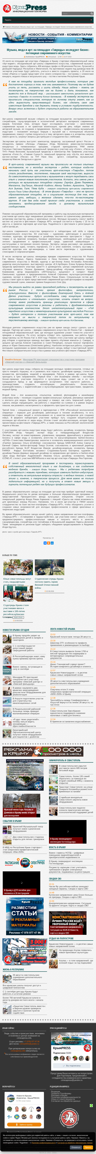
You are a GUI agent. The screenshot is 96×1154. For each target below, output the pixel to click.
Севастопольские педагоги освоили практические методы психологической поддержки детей (76, 810)
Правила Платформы (61, 1093)
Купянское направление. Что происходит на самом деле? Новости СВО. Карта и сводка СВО (64, 928)
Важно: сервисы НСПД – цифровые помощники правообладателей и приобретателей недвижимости (66, 855)
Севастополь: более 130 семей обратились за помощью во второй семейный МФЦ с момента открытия (76, 779)
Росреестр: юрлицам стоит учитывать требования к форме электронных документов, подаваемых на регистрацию (65, 837)
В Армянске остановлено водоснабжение (70, 721)
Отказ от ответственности (63, 1099)
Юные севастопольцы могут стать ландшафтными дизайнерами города (17, 582)
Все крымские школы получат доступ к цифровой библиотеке (22, 986)
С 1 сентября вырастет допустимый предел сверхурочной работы (24, 648)
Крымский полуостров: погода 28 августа (70, 637)
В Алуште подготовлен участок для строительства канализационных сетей (28, 700)
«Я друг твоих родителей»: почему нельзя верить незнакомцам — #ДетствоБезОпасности (26, 722)
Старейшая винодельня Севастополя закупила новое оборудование (73, 799)
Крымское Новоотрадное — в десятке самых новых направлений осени (68, 674)
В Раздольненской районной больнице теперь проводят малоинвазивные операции (26, 711)
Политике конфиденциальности (44, 1143)
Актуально (15, 27)
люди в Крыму (18, 617)
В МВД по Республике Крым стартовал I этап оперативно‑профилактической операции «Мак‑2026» (22, 849)
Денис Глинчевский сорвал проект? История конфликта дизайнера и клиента (70, 665)
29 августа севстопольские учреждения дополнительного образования (69, 682)
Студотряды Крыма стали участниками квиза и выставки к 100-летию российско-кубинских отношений (16, 611)
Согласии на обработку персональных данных (75, 1143)
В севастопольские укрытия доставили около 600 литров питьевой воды (73, 768)
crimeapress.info (18, 1051)
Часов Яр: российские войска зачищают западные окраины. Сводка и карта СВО (69, 887)
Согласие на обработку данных (65, 1101)
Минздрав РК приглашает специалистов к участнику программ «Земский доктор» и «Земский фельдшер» (27, 680)
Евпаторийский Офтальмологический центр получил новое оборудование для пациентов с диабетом (27, 733)
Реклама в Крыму (59, 1095)
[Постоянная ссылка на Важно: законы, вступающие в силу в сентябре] (7, 674)
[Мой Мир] (52, 543)
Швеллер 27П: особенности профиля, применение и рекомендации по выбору (70, 644)
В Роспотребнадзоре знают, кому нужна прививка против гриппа (29, 657)
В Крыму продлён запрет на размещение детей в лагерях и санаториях (28, 637)
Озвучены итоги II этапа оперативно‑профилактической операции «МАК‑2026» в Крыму (70, 691)
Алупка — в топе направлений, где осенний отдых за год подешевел (76, 961)
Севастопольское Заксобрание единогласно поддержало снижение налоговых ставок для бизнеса (67, 713)
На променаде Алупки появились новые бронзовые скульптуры (75, 951)
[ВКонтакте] (45, 543)
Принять (88, 1147)
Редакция (55, 1092)
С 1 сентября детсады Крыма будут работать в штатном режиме (20, 992)
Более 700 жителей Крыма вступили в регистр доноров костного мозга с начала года (23, 1000)
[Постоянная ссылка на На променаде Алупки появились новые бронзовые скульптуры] (53, 957)
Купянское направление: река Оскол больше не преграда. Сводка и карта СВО (71, 896)
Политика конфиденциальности (65, 1097)
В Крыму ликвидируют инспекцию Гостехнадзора (66, 862)
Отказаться (76, 1147)
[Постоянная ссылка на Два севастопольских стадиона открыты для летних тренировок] (7, 844)
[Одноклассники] (48, 543)
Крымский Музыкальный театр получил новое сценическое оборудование (28, 828)
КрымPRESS (40, 57)
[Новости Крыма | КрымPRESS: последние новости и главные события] (24, 12)
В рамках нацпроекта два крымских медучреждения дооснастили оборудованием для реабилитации (29, 691)
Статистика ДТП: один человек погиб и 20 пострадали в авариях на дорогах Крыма (19, 890)
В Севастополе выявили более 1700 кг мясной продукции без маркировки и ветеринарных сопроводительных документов (69, 654)
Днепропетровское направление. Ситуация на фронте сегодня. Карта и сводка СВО (70, 904)
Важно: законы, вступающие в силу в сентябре (27, 668)
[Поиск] (92, 13)
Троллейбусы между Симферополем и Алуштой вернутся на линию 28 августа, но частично (71, 702)
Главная (8, 27)
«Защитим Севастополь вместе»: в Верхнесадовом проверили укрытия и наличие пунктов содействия (29, 1009)
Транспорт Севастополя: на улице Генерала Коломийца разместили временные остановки (75, 789)
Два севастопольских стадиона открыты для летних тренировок (28, 838)
